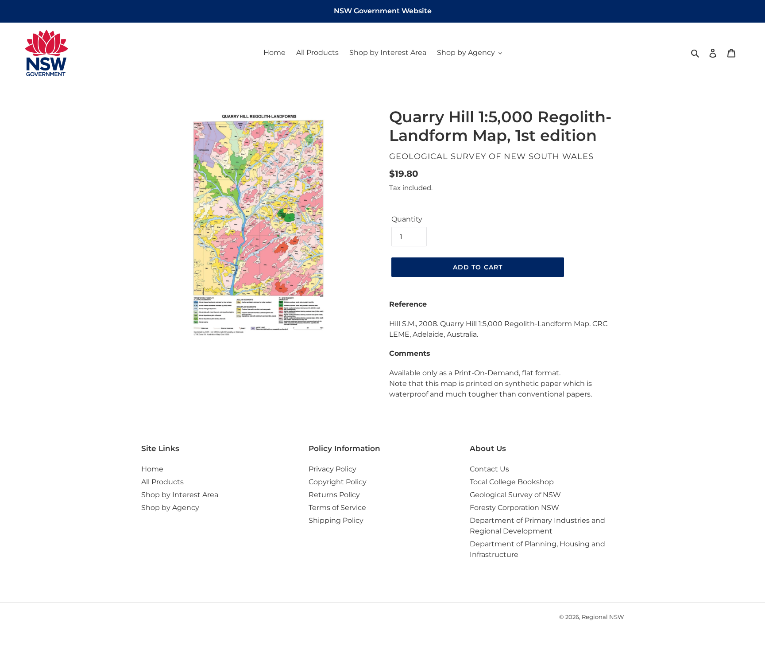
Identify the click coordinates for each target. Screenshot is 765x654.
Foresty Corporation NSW (514, 507)
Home (152, 469)
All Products (162, 482)
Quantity (406, 219)
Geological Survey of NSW (515, 494)
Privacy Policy (332, 469)
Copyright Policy (338, 482)
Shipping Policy (336, 520)
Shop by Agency (170, 507)
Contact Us (489, 469)
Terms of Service (337, 507)
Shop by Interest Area (179, 494)
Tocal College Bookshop (512, 482)
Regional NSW (603, 616)
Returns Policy (334, 494)
